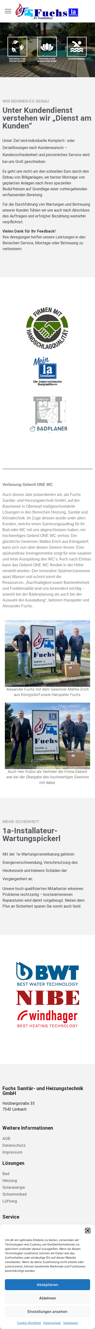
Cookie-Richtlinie (29, 1323)
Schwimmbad (14, 1194)
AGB (6, 1138)
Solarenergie (13, 1187)
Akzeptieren (47, 1284)
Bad (5, 1173)
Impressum (70, 1323)
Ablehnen (47, 1298)
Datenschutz (52, 1323)
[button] (87, 1230)
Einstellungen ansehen (47, 1311)
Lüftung (9, 1201)
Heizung (9, 1180)
